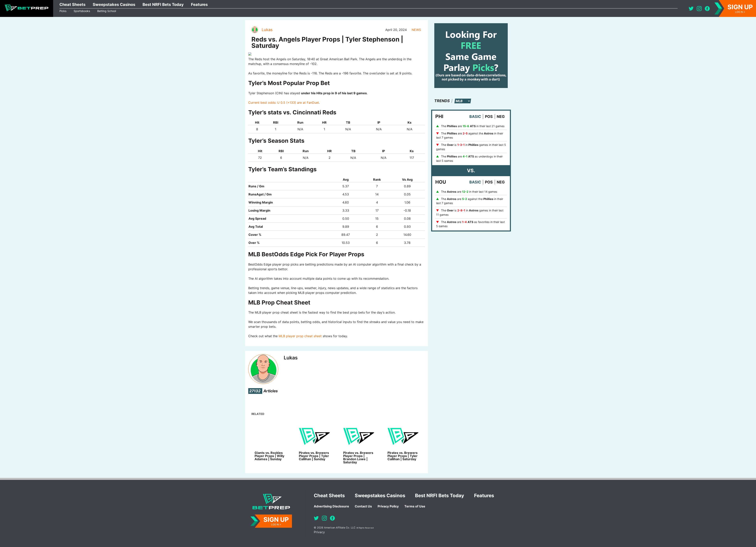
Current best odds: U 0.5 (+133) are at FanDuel (283, 103)
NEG (501, 116)
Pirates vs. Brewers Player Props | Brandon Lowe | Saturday (358, 457)
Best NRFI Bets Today (163, 4)
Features (199, 4)
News (416, 30)
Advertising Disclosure (331, 506)
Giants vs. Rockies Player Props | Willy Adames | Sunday (269, 456)
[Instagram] (699, 8)
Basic (475, 116)
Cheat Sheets (72, 4)
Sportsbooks (82, 11)
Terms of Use (414, 506)
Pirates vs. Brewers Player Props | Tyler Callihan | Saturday (402, 456)
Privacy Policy (388, 506)
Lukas (267, 29)
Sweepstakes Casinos (114, 4)
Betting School (106, 11)
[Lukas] (254, 29)
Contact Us (363, 506)
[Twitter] (691, 8)
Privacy (319, 532)
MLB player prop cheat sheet (300, 336)
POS (489, 116)
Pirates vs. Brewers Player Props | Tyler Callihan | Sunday (314, 456)
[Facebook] (707, 8)
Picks (62, 11)
